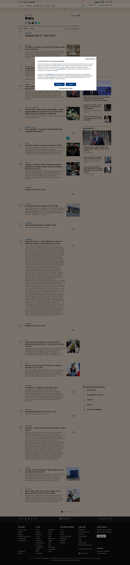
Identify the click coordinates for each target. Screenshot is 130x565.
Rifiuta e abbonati (90, 58)
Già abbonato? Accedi (65, 88)
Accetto (71, 84)
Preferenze (59, 84)
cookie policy (62, 68)
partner (87, 74)
